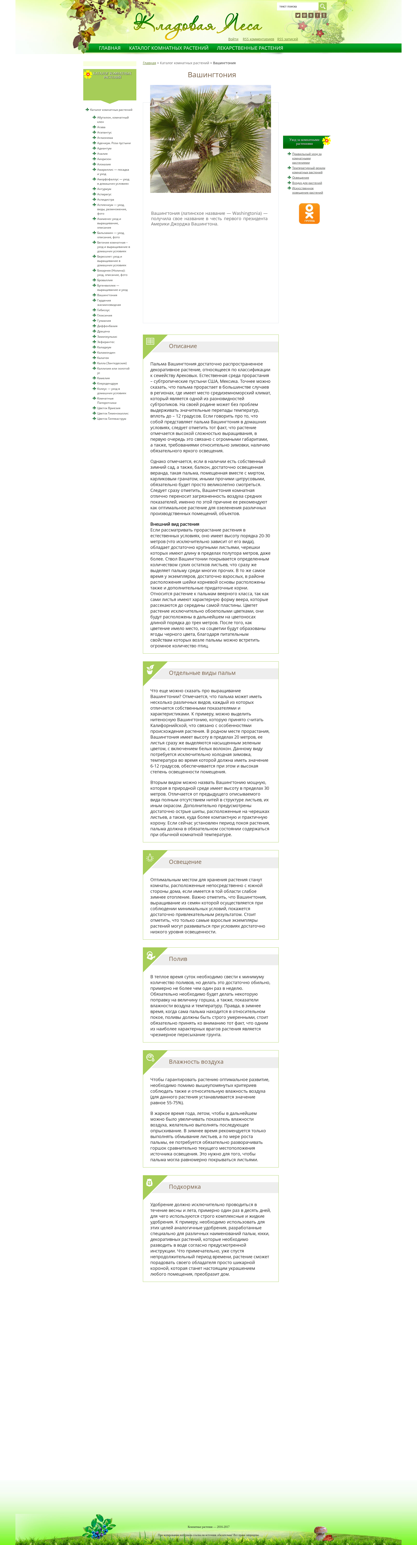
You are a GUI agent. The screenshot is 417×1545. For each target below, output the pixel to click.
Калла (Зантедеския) (112, 363)
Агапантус (104, 132)
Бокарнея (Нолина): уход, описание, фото (112, 272)
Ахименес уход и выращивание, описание (109, 223)
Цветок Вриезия (108, 408)
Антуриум (104, 189)
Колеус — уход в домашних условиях (111, 391)
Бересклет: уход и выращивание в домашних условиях (111, 260)
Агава (101, 127)
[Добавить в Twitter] (297, 15)
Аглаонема (105, 138)
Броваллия (105, 280)
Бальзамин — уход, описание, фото (111, 235)
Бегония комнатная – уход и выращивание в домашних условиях (113, 246)
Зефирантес (106, 342)
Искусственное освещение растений (307, 190)
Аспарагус (104, 194)
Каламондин (106, 352)
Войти (233, 39)
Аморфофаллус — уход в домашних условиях (113, 181)
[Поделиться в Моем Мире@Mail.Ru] (304, 15)
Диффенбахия (107, 326)
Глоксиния (104, 315)
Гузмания (104, 321)
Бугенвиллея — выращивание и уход (112, 287)
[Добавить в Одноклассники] (324, 15)
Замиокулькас (107, 337)
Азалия (102, 154)
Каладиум (104, 347)
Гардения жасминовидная (109, 302)
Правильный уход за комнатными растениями (307, 158)
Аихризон (104, 159)
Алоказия (104, 164)
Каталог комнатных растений (168, 48)
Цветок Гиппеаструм (111, 419)
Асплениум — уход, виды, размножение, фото (112, 209)
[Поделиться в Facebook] (317, 15)
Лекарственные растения (250, 48)
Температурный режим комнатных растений (308, 170)
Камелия (103, 378)
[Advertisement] (209, 272)
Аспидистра (105, 199)
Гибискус (103, 310)
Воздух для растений (307, 183)
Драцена (103, 331)
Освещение (300, 177)
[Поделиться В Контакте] (310, 15)
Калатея (103, 358)
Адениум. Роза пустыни (114, 143)
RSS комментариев (258, 39)
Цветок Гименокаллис (113, 413)
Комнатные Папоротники (107, 400)
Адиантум (104, 148)
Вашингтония (107, 295)
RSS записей (287, 39)
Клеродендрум (107, 383)
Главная (110, 48)
